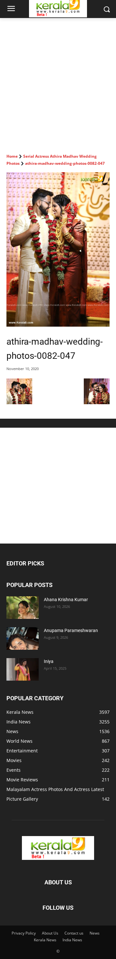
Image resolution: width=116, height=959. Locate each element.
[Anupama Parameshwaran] (22, 638)
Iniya (48, 661)
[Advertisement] (58, 79)
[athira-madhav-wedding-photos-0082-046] (19, 402)
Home (12, 156)
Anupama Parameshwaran (71, 630)
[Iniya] (22, 669)
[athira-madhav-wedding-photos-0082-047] (58, 249)
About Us (50, 933)
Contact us (73, 933)
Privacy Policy (24, 933)
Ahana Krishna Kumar (66, 599)
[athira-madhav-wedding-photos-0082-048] (97, 402)
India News (72, 940)
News (95, 933)
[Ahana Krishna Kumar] (22, 607)
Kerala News (45, 940)
